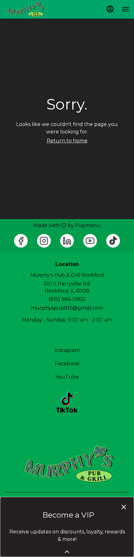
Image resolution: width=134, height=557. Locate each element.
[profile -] (110, 9)
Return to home (67, 141)
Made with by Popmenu (53, 225)
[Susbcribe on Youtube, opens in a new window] (90, 241)
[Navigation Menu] (125, 9)
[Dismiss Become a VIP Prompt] (123, 507)
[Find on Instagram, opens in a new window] (44, 241)
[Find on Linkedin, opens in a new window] (67, 241)
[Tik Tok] (67, 402)
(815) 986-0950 (67, 299)
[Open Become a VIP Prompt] (67, 551)
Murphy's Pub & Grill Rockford (67, 464)
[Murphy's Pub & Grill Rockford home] (33, 9)
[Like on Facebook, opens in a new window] (21, 241)
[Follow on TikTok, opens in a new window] (113, 241)
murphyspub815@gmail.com (67, 308)
